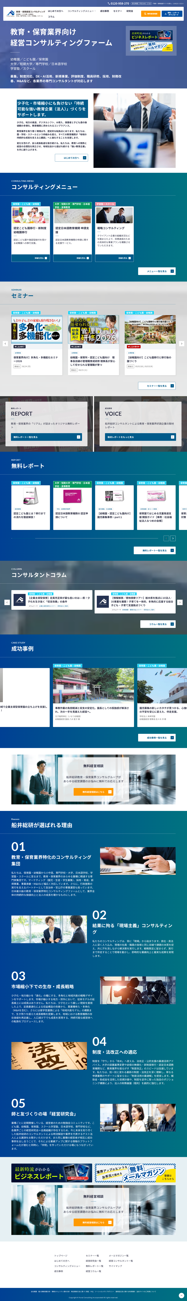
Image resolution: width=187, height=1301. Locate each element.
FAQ (91, 1291)
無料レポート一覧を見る (26, 437)
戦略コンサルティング (111, 228)
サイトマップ (115, 1266)
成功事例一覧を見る (157, 737)
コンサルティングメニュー (67, 1266)
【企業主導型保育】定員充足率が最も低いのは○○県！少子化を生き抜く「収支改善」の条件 (59, 599)
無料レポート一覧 (94, 1266)
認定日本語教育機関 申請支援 (72, 230)
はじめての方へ (71, 157)
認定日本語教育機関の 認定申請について (71, 515)
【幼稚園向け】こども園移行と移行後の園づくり (149, 359)
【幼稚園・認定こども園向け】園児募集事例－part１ (114, 515)
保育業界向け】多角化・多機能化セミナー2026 (36, 359)
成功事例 (58, 1271)
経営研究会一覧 (93, 1260)
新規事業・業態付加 (129, 609)
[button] (81, 11)
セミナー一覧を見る (157, 385)
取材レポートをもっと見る (121, 437)
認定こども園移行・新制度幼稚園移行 (30, 230)
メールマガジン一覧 (119, 1255)
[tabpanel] (30, 505)
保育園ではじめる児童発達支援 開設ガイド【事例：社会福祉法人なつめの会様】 (155, 517)
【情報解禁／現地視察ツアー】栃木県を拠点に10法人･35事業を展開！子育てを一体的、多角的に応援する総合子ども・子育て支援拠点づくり (142, 601)
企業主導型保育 (44, 606)
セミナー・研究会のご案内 (59, 606)
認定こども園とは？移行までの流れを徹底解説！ (30, 515)
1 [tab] (23, 538)
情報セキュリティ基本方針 (61, 1291)
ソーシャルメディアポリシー (104, 1291)
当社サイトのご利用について (146, 1291)
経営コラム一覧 (93, 1271)
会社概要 (34, 1291)
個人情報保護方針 (44, 1291)
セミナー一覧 (92, 1255)
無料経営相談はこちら (93, 791)
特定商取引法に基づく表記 (80, 1291)
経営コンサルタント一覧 (121, 1260)
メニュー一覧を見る (157, 271)
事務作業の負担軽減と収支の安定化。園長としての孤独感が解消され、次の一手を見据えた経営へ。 (92, 709)
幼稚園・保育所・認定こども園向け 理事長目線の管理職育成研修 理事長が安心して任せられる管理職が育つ (92, 361)
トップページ (60, 1255)
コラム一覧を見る (158, 624)
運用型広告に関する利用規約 (125, 1291)
